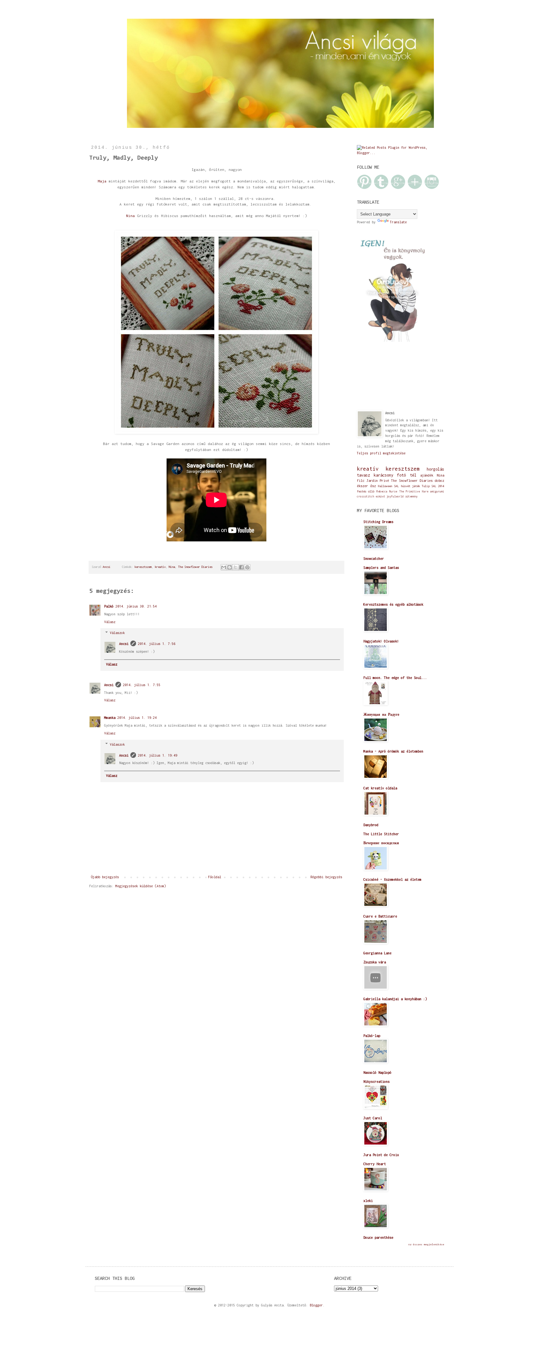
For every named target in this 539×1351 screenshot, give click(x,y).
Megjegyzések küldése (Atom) (140, 886)
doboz (439, 480)
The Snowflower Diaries (195, 567)
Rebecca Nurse (386, 491)
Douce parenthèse (378, 1237)
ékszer (362, 486)
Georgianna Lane (377, 953)
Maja (102, 181)
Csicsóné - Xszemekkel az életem (392, 879)
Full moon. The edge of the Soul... (395, 678)
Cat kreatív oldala (380, 788)
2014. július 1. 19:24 (137, 717)
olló (371, 491)
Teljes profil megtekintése (381, 453)
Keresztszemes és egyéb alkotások (393, 604)
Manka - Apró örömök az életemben (393, 751)
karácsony (383, 475)
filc (360, 480)
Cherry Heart (374, 1164)
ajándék (426, 475)
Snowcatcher (373, 558)
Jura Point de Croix (381, 1155)
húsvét (405, 486)
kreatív (160, 567)
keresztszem (143, 567)
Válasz (109, 622)
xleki (368, 1201)
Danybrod (370, 825)
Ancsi (124, 644)
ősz (373, 486)
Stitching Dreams (378, 522)
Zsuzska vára (374, 962)
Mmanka (109, 717)
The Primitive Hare (413, 491)
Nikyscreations (376, 1081)
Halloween (385, 486)
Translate (398, 222)
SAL (396, 486)
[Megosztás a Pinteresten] (247, 567)
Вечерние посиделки (381, 843)
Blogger (316, 1305)
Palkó (109, 606)
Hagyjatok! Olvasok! (381, 641)
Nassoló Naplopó (377, 1072)
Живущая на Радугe (381, 714)
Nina (130, 216)
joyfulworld (395, 496)
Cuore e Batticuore (380, 916)
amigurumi (437, 491)
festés (361, 491)
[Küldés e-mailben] (224, 567)
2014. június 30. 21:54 (136, 606)
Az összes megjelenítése (426, 1244)
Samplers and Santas (381, 567)
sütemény (411, 496)
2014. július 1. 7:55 (141, 685)
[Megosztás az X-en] (235, 567)
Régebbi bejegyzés (326, 877)
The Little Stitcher (381, 834)
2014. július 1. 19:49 (157, 755)
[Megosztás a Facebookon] (241, 567)
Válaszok (117, 633)
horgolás (435, 469)
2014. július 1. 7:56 (156, 644)
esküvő (380, 496)
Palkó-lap (371, 1036)
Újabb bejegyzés (105, 877)
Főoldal (214, 877)
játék (416, 486)
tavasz (363, 475)
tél (413, 475)
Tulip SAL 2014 (433, 486)
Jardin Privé (378, 480)
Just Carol (372, 1118)
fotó (401, 475)
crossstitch (365, 496)
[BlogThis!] (229, 567)
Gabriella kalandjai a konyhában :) (395, 999)
